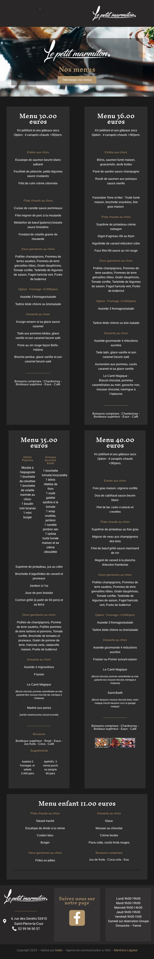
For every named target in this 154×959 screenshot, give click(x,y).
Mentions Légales (125, 950)
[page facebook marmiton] (77, 918)
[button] (40, 9)
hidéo (58, 950)
